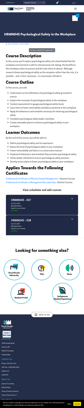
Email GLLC (5, 371)
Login (73, 3)
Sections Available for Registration (42, 50)
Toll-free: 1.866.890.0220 (10, 367)
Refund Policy (6, 387)
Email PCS (5, 375)
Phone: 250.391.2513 (9, 363)
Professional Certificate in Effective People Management (32, 178)
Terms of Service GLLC (9, 395)
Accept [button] (77, 404)
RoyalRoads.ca (10, 3)
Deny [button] (69, 404)
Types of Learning (8, 383)
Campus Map (6, 354)
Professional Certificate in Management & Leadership (31, 182)
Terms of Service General (10, 391)
